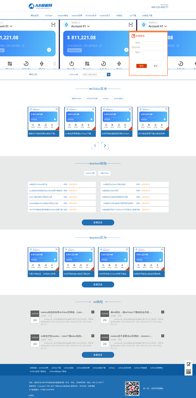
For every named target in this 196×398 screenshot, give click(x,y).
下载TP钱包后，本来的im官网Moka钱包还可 (44, 274)
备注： (138, 52)
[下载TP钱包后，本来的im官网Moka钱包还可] (43, 259)
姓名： (138, 42)
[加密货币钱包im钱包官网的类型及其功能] (149, 259)
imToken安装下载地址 (38, 371)
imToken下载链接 (140, 368)
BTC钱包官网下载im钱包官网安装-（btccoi (153, 134)
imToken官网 (43, 368)
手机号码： (136, 47)
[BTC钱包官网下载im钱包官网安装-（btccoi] (153, 118)
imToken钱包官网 (83, 368)
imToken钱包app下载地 (57, 371)
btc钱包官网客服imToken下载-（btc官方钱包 (80, 134)
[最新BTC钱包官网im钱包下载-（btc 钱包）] (43, 118)
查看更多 (98, 222)
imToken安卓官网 (124, 368)
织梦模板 (91, 386)
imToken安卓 (91, 16)
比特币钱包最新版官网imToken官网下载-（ (117, 134)
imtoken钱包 (63, 16)
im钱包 (119, 16)
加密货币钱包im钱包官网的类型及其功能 (149, 274)
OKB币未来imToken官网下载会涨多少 (114, 274)
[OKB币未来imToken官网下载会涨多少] (114, 259)
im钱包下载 (147, 16)
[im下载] (188, 364)
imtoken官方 (105, 16)
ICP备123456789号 (47, 390)
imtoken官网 (77, 16)
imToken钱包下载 (99, 368)
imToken (48, 16)
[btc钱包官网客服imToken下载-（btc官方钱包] (80, 118)
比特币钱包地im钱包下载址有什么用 (79, 274)
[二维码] (188, 371)
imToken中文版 (92, 98)
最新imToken (76, 98)
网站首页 (35, 16)
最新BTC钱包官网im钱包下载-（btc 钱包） (44, 134)
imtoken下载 (90, 173)
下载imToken (104, 173)
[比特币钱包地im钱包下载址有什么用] (78, 259)
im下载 (133, 16)
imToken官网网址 (156, 368)
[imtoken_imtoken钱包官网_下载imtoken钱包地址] (59, 6)
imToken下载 (56, 368)
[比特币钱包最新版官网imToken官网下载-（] (116, 118)
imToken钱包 (68, 368)
